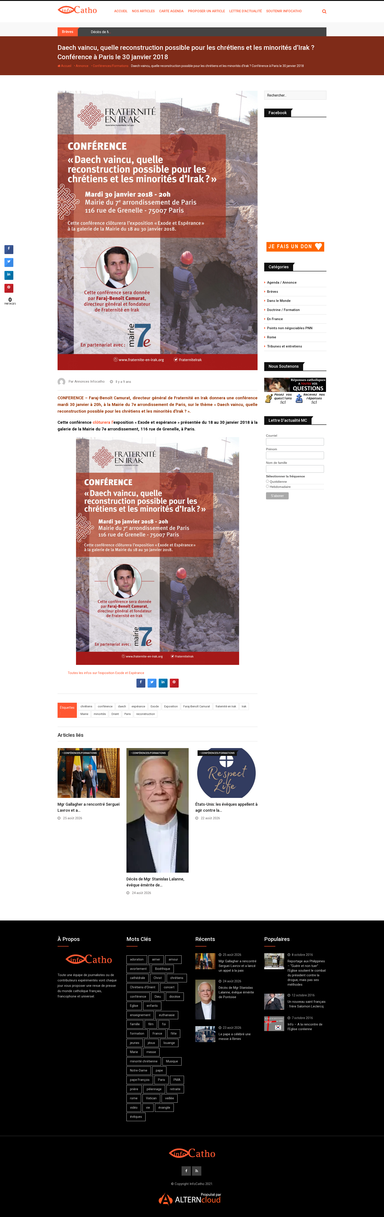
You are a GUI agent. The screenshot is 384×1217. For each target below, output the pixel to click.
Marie (134, 1052)
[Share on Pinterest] (174, 686)
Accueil (121, 11)
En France (275, 319)
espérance (138, 706)
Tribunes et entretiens (284, 346)
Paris (127, 714)
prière (134, 1089)
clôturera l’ (103, 422)
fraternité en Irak (226, 706)
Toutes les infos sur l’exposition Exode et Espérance (106, 673)
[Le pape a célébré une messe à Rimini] (205, 1034)
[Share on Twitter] (152, 686)
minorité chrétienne (144, 1061)
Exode (155, 706)
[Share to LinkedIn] (163, 686)
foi (164, 1024)
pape (159, 1070)
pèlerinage (154, 1089)
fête (174, 1033)
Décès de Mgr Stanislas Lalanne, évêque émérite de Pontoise (139, 32)
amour (173, 959)
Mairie (84, 714)
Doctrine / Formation (283, 310)
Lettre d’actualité (245, 11)
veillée (169, 1098)
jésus (151, 1043)
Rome (271, 337)
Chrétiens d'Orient (142, 987)
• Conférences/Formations (109, 66)
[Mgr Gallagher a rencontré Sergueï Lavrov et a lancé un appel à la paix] (205, 961)
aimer (156, 959)
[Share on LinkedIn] (8, 278)
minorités (100, 714)
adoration (137, 959)
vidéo (134, 1107)
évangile (164, 1107)
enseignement (140, 1015)
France (157, 1033)
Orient (115, 714)
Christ (158, 978)
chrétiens (86, 706)
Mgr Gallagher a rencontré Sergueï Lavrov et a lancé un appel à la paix (237, 966)
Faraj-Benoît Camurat (196, 706)
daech (122, 706)
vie (148, 1107)
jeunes (134, 1043)
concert (169, 987)
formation (137, 1033)
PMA (177, 1080)
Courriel (271, 435)
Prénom (271, 449)
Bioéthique (162, 969)
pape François (140, 1080)
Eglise (134, 1005)
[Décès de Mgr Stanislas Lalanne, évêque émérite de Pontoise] (205, 999)
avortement (138, 969)
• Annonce (81, 66)
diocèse (174, 996)
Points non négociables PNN (289, 328)
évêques (136, 1116)
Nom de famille (276, 462)
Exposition (171, 706)
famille (135, 1024)
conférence (105, 706)
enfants (152, 1005)
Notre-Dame (138, 1070)
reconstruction (145, 714)
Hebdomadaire (280, 486)
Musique (172, 1061)
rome (134, 1098)
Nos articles (143, 11)
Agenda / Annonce (282, 283)
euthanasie (167, 1015)
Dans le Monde (279, 301)
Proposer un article (206, 11)
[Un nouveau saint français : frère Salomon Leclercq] (274, 1002)
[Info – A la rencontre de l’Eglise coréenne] (274, 1023)
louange (169, 1043)
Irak (244, 706)
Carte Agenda (171, 11)
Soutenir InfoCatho (284, 11)
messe (151, 1052)
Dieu (158, 996)
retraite (175, 1089)
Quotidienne (278, 481)
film (151, 1024)
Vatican (151, 1098)
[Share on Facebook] (140, 686)
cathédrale (137, 978)
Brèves (272, 292)
